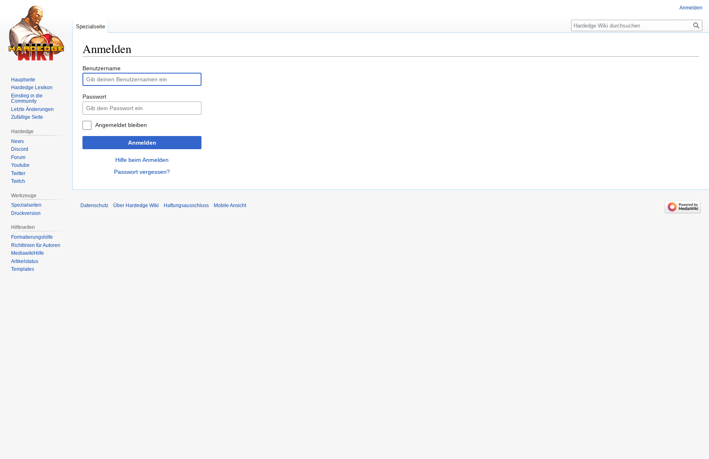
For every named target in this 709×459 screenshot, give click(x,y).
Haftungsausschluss (186, 205)
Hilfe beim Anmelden (142, 160)
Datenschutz (94, 205)
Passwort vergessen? (142, 171)
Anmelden (142, 142)
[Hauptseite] (36, 33)
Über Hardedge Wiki (136, 205)
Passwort (94, 96)
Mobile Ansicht (230, 205)
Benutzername (101, 68)
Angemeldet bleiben (121, 125)
